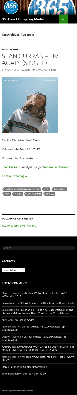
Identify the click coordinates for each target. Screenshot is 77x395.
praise (18, 193)
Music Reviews (11, 49)
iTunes (66, 167)
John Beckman (10, 373)
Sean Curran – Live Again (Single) (32, 59)
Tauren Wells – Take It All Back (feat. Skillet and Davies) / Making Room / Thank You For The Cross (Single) (37, 311)
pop (7, 193)
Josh (27, 69)
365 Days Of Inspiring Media (23, 19)
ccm (46, 189)
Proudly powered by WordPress (17, 390)
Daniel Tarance (10, 366)
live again (59, 189)
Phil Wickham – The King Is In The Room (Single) (47, 303)
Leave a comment (46, 69)
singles (50, 193)
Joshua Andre (26, 319)
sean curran (34, 193)
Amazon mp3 (52, 167)
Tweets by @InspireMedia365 (19, 225)
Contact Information (35, 366)
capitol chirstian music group (22, 189)
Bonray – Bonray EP (34, 373)
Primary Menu (72, 19)
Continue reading (15, 176)
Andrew (6, 346)
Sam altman (8, 303)
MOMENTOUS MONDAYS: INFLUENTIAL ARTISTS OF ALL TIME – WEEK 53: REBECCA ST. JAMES (38, 348)
